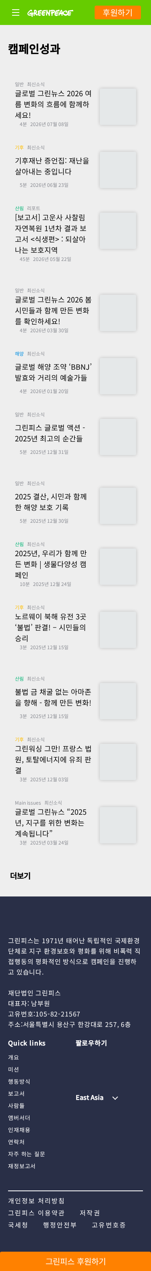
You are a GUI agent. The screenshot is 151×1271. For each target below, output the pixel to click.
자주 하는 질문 (27, 1154)
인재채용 (19, 1130)
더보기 (19, 875)
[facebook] (82, 1070)
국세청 (18, 1225)
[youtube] (97, 1057)
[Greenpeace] (50, 22)
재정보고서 (22, 1166)
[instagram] (82, 1057)
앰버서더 (19, 1118)
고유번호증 (109, 1225)
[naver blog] (114, 1057)
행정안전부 (60, 1225)
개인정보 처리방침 (36, 1200)
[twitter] (130, 1057)
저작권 (90, 1212)
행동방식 (19, 1081)
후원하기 (118, 12)
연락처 (16, 1142)
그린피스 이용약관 (36, 1212)
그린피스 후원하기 (76, 1261)
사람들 (16, 1105)
